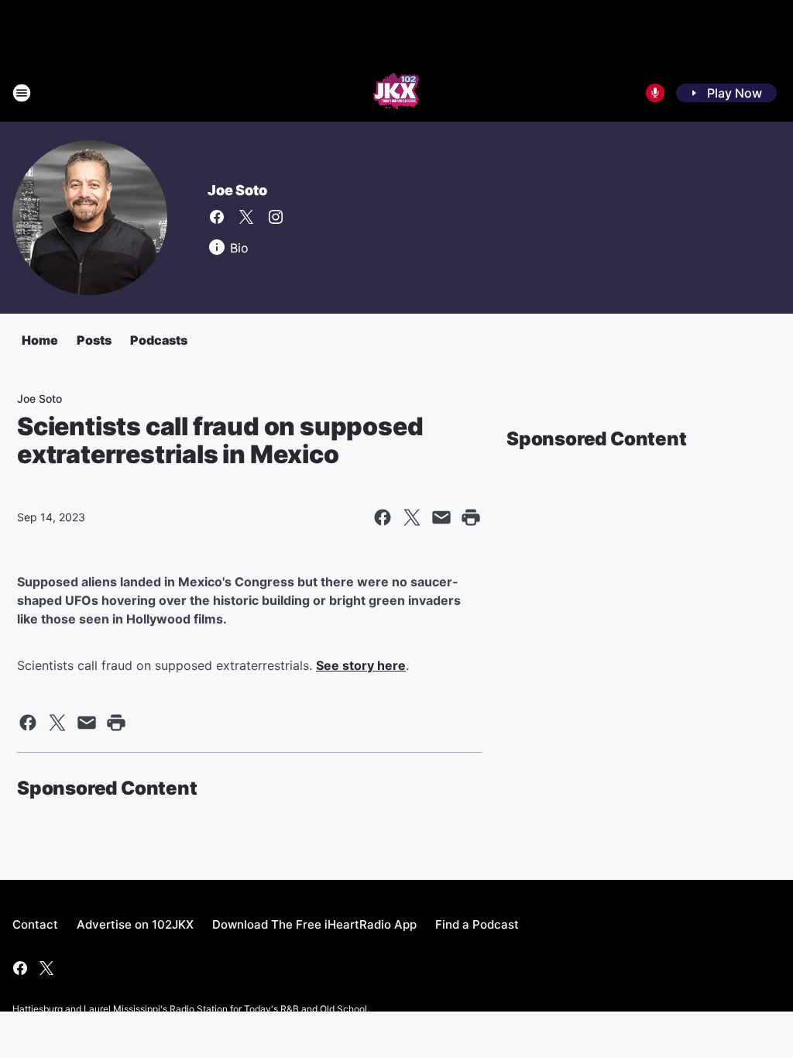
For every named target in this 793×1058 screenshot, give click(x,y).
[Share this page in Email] (441, 517)
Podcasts (158, 340)
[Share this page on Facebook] (382, 517)
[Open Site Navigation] (21, 93)
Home (40, 340)
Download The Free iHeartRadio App (314, 924)
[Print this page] (471, 517)
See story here (361, 665)
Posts (94, 340)
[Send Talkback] (655, 93)
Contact (35, 924)
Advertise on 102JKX (135, 924)
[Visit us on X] (246, 217)
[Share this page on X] (412, 517)
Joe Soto (237, 190)
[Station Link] (396, 93)
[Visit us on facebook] (217, 217)
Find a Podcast (477, 924)
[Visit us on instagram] (275, 217)
